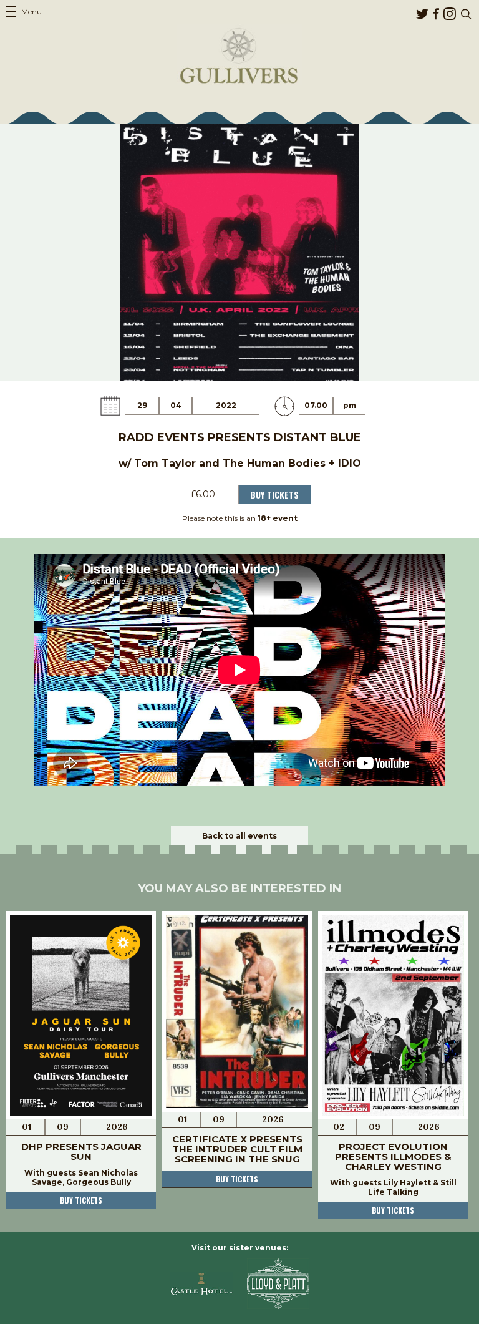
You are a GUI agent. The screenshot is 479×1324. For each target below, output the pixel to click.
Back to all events (239, 835)
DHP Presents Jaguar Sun (81, 1151)
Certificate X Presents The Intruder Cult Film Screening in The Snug (237, 1149)
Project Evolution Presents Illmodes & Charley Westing (393, 1156)
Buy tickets (81, 1200)
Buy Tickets (274, 494)
